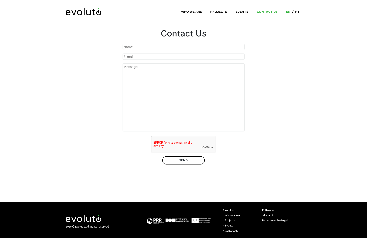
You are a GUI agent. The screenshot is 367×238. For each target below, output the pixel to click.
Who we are (191, 11)
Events (242, 11)
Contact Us (267, 11)
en (288, 11)
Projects (218, 11)
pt (297, 11)
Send (183, 160)
